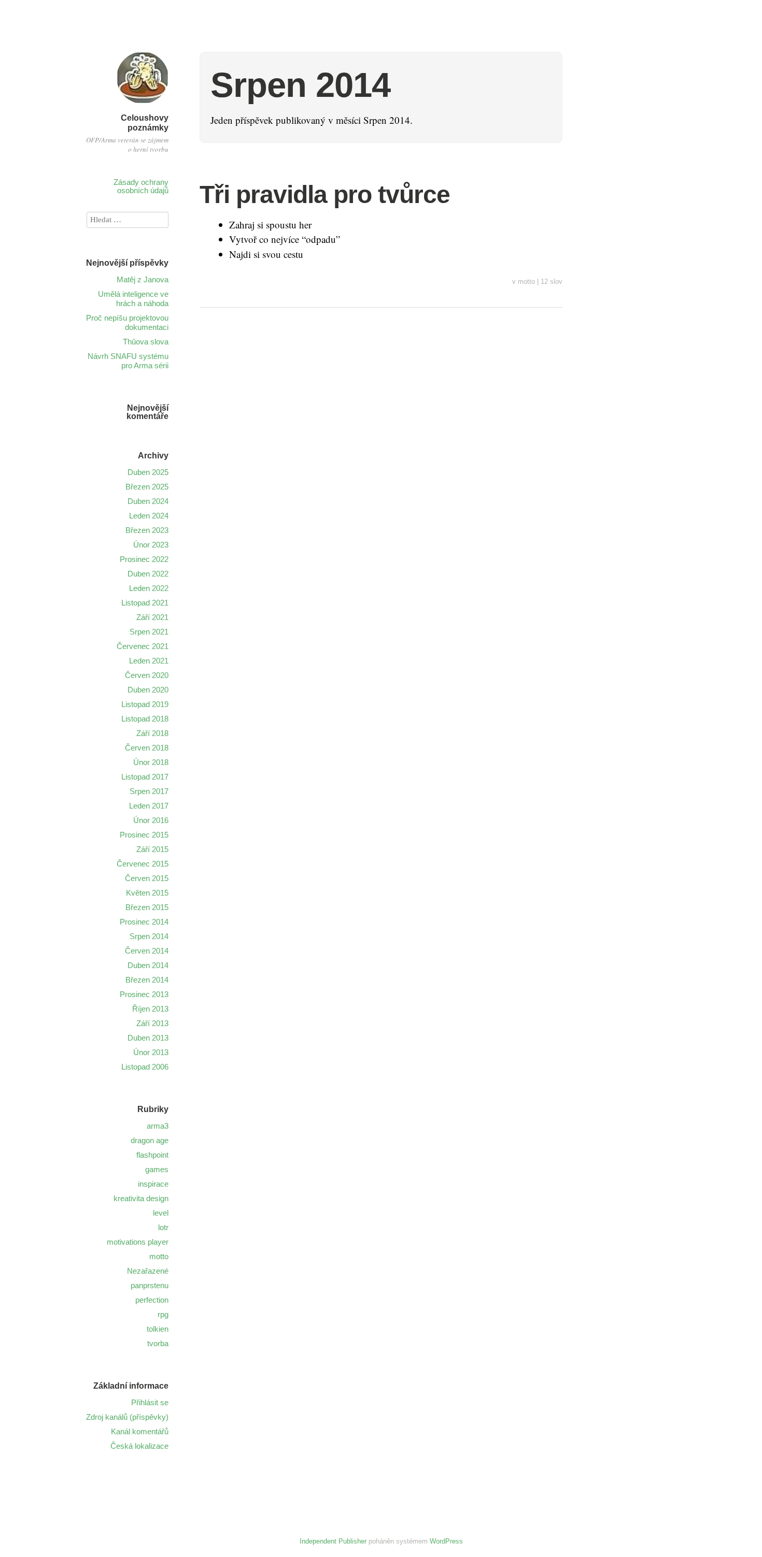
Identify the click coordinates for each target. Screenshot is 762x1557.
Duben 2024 (148, 501)
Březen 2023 (146, 530)
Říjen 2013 (150, 1008)
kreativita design (141, 1198)
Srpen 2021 (149, 631)
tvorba (157, 1343)
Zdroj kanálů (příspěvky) (127, 1416)
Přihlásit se (149, 1402)
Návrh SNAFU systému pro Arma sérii (128, 361)
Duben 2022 (148, 573)
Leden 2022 (148, 588)
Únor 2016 (150, 820)
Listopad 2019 (144, 704)
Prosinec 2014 (144, 921)
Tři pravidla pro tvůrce (325, 194)
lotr (163, 1227)
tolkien (157, 1328)
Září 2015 (152, 849)
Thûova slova (145, 341)
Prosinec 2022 (144, 559)
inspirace (153, 1183)
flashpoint (152, 1154)
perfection (151, 1299)
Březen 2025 (146, 486)
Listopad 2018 (144, 718)
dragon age (149, 1140)
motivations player (137, 1241)
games (156, 1169)
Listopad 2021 (144, 602)
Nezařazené (147, 1270)
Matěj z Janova (142, 279)
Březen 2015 (146, 907)
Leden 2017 (148, 805)
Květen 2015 (147, 892)
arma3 (157, 1125)
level (160, 1212)
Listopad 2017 (144, 776)
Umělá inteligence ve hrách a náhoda (133, 299)
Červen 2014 (146, 950)
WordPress (446, 1541)
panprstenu (149, 1285)
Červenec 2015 (142, 863)
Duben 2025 (148, 472)
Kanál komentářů (139, 1431)
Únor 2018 (150, 762)
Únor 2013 (150, 1052)
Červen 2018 (146, 747)
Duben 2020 (148, 689)
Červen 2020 (146, 675)
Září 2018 (152, 733)
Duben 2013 (148, 1037)
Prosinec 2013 (144, 994)
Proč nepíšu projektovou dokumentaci (127, 322)
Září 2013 (152, 1023)
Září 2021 (152, 617)
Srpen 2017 (149, 791)
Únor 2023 (150, 544)
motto (526, 281)
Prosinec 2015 (144, 834)
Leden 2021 (148, 660)
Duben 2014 (148, 965)
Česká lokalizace (139, 1445)
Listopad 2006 (144, 1066)
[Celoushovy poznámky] (142, 104)
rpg (163, 1314)
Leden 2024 (148, 515)
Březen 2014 (146, 979)
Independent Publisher (333, 1541)
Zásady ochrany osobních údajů (141, 186)
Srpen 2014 (149, 936)
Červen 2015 (146, 878)
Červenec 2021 (142, 646)
